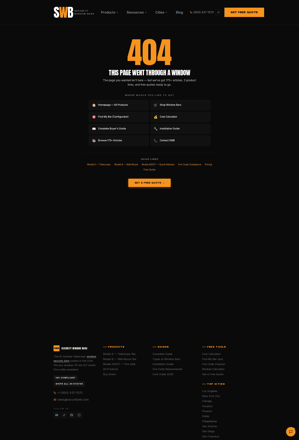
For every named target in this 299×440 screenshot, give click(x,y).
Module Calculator (213, 369)
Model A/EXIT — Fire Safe (119, 364)
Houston (207, 406)
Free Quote (149, 169)
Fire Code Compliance (189, 164)
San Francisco (210, 436)
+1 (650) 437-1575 (70, 392)
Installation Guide (163, 364)
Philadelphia (209, 421)
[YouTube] (57, 415)
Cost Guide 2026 (163, 374)
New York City (211, 396)
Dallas (205, 416)
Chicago (207, 401)
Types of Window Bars (166, 359)
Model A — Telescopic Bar (119, 353)
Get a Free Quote (212, 374)
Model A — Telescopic (99, 164)
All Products (110, 369)
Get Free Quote (244, 12)
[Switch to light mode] (218, 12)
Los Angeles (209, 391)
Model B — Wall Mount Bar (120, 359)
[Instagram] (79, 415)
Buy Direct (109, 374)
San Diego (208, 431)
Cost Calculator (211, 353)
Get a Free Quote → (150, 182)
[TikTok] (64, 415)
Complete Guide (162, 353)
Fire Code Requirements (167, 369)
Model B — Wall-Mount (126, 164)
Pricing (208, 164)
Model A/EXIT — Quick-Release (158, 164)
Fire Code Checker (213, 364)
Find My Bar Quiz (212, 359)
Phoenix (207, 411)
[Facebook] (72, 415)
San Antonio (209, 426)
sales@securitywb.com (73, 399)
